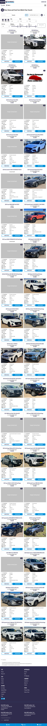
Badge (29, 19)
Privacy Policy (26, 690)
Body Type (3, 24)
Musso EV (3, 673)
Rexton (2, 678)
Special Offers (3, 690)
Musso (2, 671)
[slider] (18, 26)
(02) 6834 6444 (5, 715)
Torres (2, 681)
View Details (6, 61)
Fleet (2, 696)
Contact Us (26, 681)
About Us (26, 683)
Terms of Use (26, 692)
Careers (25, 685)
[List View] (44, 15)
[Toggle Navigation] (45, 5)
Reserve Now (17, 61)
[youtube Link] (4, 698)
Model (20, 19)
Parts (25, 673)
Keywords (13, 15)
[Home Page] (7, 2)
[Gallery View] (42, 15)
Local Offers (3, 692)
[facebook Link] (2, 698)
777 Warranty (26, 676)
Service (25, 671)
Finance (2, 694)
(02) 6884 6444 (5, 708)
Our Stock (3, 688)
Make (11, 19)
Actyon (2, 683)
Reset (27, 15)
